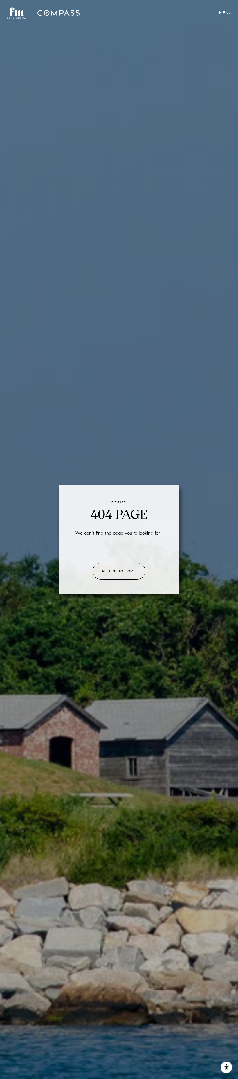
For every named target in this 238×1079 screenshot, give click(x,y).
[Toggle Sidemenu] (225, 13)
